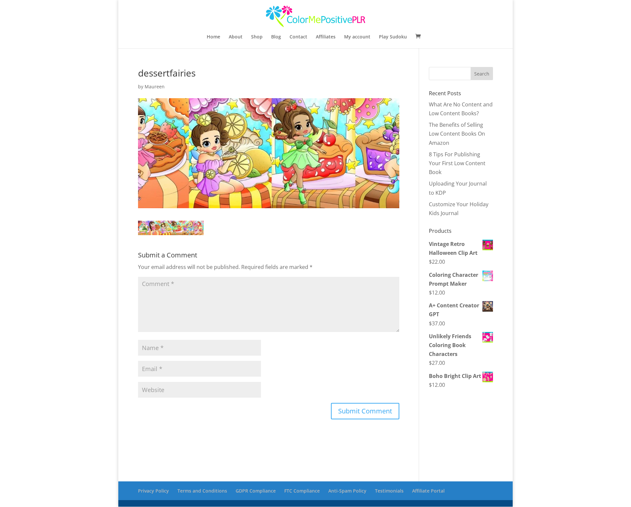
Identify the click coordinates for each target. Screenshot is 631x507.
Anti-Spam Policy (347, 491)
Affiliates (326, 37)
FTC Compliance (302, 491)
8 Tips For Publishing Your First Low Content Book (457, 163)
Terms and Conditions (202, 491)
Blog (276, 37)
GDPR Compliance (256, 491)
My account (357, 37)
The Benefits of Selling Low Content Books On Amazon (457, 133)
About (236, 37)
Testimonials (389, 491)
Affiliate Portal (428, 491)
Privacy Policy (153, 491)
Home (213, 37)
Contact (298, 37)
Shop (257, 37)
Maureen (155, 86)
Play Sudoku (393, 37)
